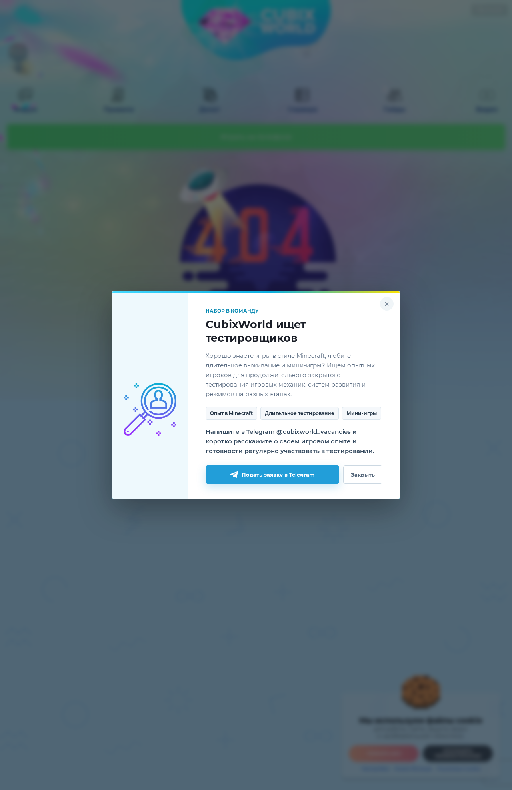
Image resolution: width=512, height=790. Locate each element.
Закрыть (363, 474)
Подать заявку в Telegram (278, 474)
